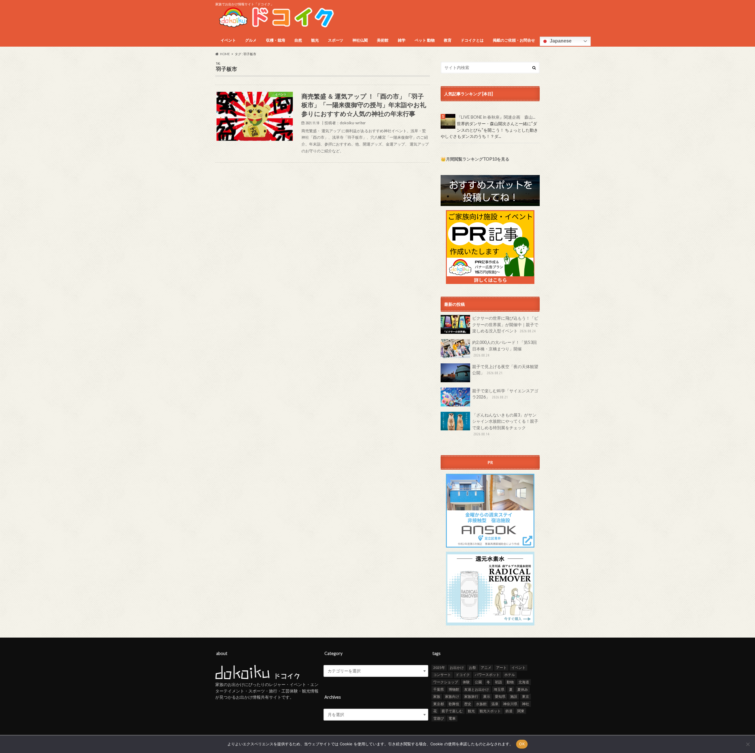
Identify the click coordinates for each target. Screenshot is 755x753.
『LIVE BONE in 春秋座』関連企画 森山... (496, 117)
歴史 (467, 704)
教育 (448, 40)
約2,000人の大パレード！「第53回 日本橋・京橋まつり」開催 (504, 348)
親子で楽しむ (452, 711)
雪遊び (438, 718)
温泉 (494, 704)
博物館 (454, 689)
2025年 (439, 667)
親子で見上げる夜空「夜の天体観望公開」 (505, 369)
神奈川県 (510, 704)
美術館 (382, 40)
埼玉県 (499, 689)
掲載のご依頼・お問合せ (514, 40)
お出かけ (457, 667)
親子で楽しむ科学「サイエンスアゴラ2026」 (505, 394)
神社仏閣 (360, 40)
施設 (513, 696)
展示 (486, 696)
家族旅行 (471, 696)
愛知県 (500, 696)
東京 (525, 696)
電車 (452, 718)
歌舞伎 (454, 704)
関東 (520, 711)
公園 (478, 682)
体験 (466, 682)
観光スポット (490, 711)
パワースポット (487, 674)
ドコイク (463, 674)
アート (501, 667)
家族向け (452, 696)
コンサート (442, 674)
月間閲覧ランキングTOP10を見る (477, 158)
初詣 (498, 682)
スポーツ (335, 40)
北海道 (523, 682)
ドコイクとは (472, 40)
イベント (228, 40)
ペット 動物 (425, 40)
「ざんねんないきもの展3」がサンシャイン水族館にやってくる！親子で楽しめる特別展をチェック (505, 424)
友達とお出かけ (476, 689)
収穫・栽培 (275, 40)
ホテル (509, 674)
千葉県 (438, 689)
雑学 (402, 40)
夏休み (522, 689)
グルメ (251, 40)
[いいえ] (748, 744)
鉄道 (509, 711)
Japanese (560, 40)
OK (522, 743)
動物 (510, 682)
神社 (525, 704)
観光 (315, 40)
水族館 (481, 704)
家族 (436, 696)
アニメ (486, 667)
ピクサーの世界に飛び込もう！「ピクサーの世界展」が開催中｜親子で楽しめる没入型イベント (505, 324)
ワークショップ (445, 682)
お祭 (472, 667)
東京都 (438, 704)
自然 (298, 40)
